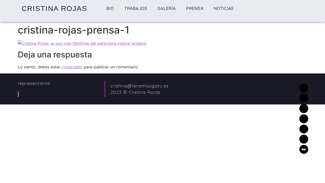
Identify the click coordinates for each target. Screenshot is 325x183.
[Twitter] (303, 98)
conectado (72, 66)
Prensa (194, 8)
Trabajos (136, 8)
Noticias (224, 8)
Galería (166, 8)
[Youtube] (303, 139)
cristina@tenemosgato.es (139, 86)
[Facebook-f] (303, 129)
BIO (110, 8)
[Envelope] (303, 88)
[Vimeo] (303, 108)
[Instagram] (303, 118)
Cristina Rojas (54, 8)
